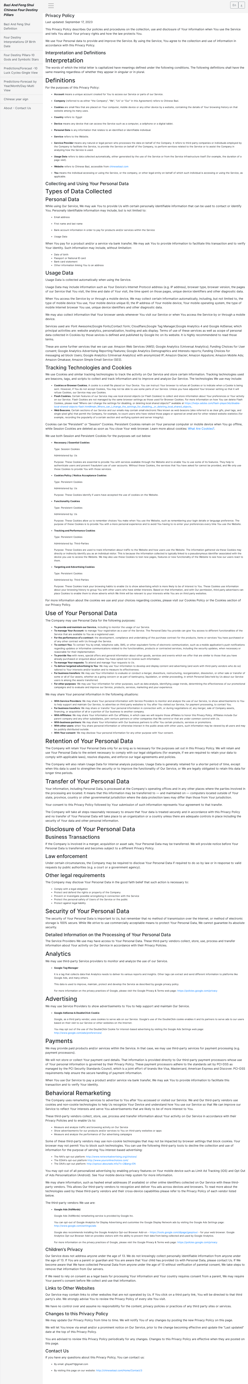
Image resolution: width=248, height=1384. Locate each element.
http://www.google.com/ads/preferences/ (78, 1032)
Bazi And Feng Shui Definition (17, 26)
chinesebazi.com (118, 166)
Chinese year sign (16, 99)
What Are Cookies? (201, 428)
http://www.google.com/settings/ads (75, 1225)
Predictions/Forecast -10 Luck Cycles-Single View (21, 70)
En (234, 5)
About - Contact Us (17, 108)
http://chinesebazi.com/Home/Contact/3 (119, 1370)
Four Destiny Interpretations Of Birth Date (20, 42)
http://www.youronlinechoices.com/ (108, 1160)
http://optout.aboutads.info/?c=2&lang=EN (111, 1163)
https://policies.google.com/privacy (197, 990)
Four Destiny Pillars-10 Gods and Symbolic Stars (21, 57)
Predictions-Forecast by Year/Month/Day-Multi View (20, 86)
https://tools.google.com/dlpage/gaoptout (174, 1232)
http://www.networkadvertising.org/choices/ (111, 1156)
